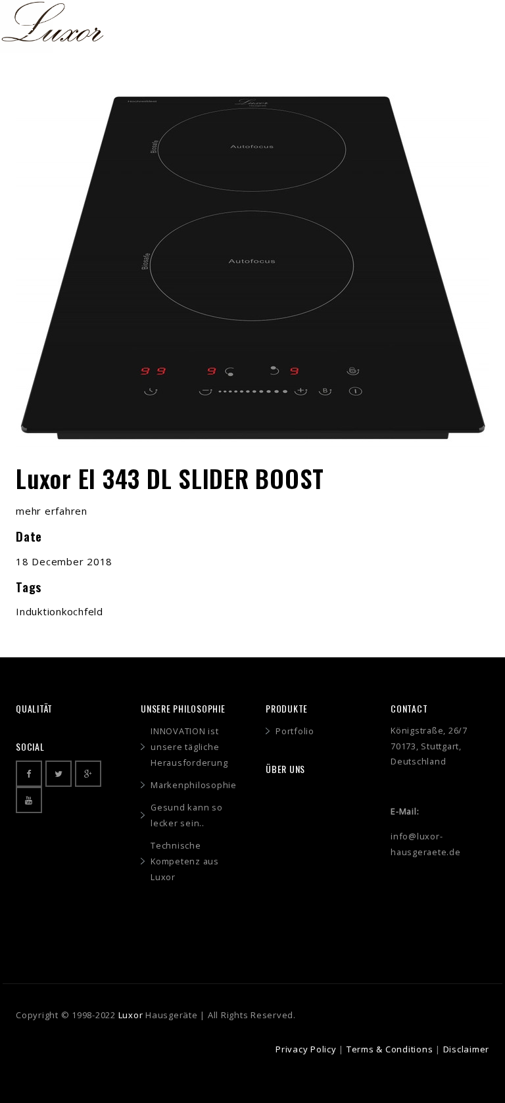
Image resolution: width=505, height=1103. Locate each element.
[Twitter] (58, 774)
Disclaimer (466, 1049)
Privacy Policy (306, 1049)
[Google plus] (88, 774)
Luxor (130, 1015)
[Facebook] (29, 774)
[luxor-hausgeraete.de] (52, 18)
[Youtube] (29, 800)
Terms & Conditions (390, 1049)
